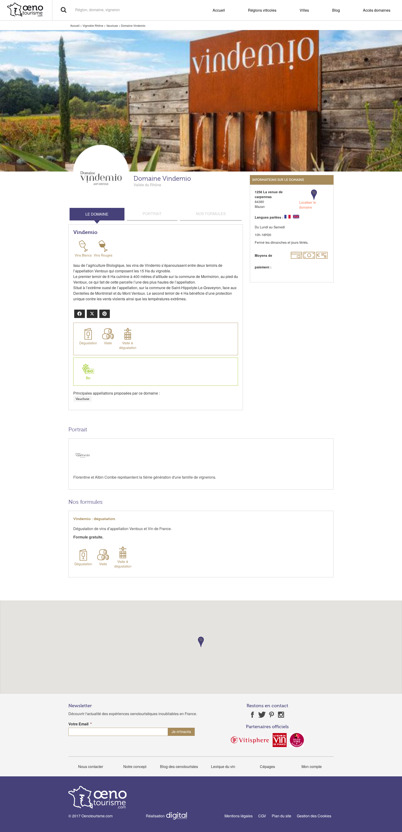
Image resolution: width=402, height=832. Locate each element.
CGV (262, 815)
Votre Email (80, 724)
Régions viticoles (262, 10)
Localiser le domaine (307, 205)
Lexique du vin (223, 766)
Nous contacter (90, 766)
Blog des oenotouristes (179, 766)
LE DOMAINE (96, 214)
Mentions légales (238, 815)
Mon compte (312, 766)
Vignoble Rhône (93, 25)
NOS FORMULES (211, 213)
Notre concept (134, 766)
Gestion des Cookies (314, 815)
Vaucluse (112, 25)
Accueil (219, 10)
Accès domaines (376, 10)
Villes (304, 10)
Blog (336, 10)
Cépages (267, 766)
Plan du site (281, 815)
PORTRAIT (152, 213)
